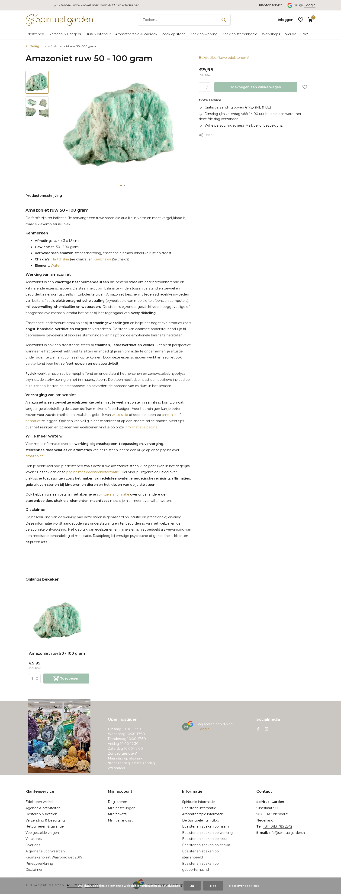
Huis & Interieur (98, 34)
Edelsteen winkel (39, 802)
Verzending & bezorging (45, 820)
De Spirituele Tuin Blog (200, 820)
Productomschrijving (44, 196)
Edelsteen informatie (199, 808)
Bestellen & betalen (41, 814)
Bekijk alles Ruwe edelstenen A (224, 58)
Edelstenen (35, 34)
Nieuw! (290, 34)
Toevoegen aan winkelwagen (255, 87)
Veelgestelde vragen (42, 833)
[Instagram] (266, 729)
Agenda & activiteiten (43, 808)
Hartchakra (60, 259)
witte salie (120, 415)
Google (309, 5)
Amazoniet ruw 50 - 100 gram (57, 653)
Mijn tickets (117, 814)
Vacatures (34, 839)
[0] (309, 20)
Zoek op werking (204, 34)
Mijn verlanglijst (120, 820)
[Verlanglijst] (300, 19)
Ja (192, 885)
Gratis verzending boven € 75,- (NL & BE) (238, 107)
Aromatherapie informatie (203, 814)
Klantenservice (271, 5)
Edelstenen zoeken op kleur (205, 839)
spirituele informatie (113, 494)
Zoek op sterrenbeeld (239, 34)
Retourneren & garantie (45, 826)
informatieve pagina (141, 427)
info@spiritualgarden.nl (287, 833)
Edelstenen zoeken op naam (205, 826)
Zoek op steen (174, 34)
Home (46, 46)
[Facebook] (258, 729)
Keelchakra (102, 259)
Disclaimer (34, 870)
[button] (121, 185)
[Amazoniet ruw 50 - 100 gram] (59, 621)
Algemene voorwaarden (45, 851)
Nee (213, 885)
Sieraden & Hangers (65, 34)
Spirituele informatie (198, 802)
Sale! (304, 34)
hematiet (33, 421)
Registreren (117, 802)
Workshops (271, 34)
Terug (34, 46)
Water (55, 265)
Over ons (33, 845)
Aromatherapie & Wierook (136, 34)
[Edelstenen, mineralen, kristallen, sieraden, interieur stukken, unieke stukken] (59, 19)
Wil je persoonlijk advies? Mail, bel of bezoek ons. (244, 125)
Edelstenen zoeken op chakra (206, 845)
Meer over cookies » (244, 885)
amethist (169, 415)
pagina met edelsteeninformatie (92, 472)
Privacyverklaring (39, 863)
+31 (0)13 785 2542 (277, 826)
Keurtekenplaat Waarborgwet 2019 (54, 857)
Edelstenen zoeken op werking (207, 833)
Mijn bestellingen (121, 808)
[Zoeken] (223, 19)
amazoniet (34, 456)
